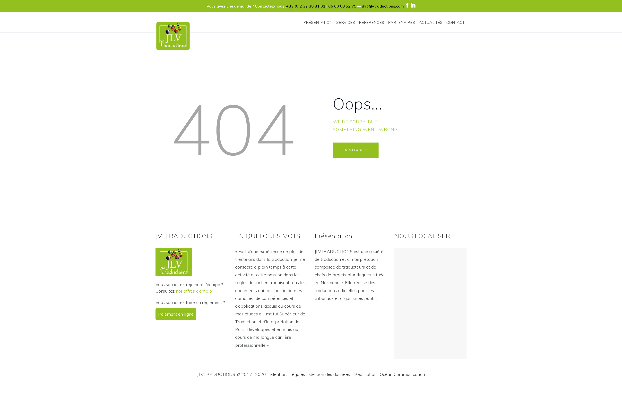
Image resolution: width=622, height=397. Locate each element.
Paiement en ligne (176, 314)
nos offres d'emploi (194, 291)
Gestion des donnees (329, 374)
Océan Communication (402, 374)
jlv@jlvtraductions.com (383, 6)
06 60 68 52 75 (342, 6)
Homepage (354, 150)
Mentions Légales (287, 374)
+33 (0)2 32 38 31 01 (305, 6)
